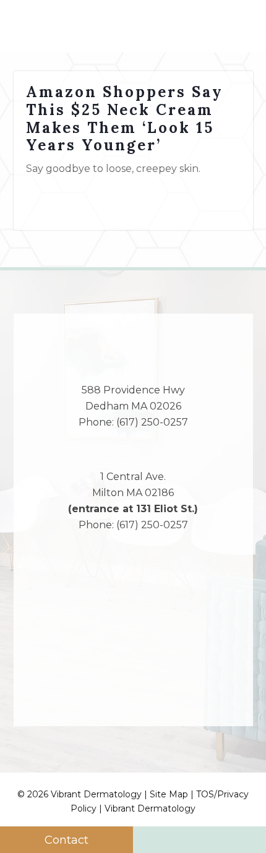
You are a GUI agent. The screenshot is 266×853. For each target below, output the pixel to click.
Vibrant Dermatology (150, 808)
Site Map (169, 794)
